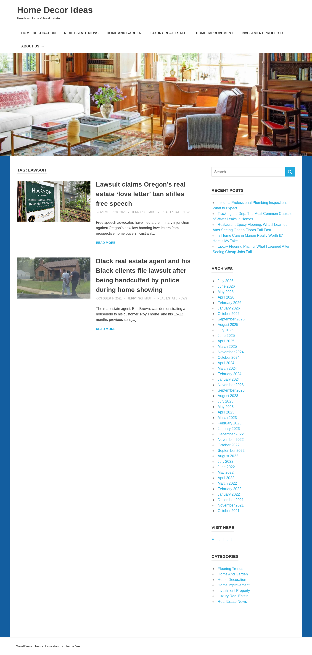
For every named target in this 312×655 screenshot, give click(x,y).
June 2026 (226, 286)
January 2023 (229, 429)
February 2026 (229, 303)
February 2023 (229, 423)
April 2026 (226, 297)
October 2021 (229, 511)
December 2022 (231, 434)
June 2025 (226, 336)
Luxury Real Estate (169, 33)
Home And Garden (124, 33)
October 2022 (229, 445)
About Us (30, 46)
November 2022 (231, 440)
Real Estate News (81, 33)
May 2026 (226, 292)
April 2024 (226, 363)
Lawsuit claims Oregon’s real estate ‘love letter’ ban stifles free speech (140, 194)
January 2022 (229, 494)
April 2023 (226, 412)
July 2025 (225, 330)
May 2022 (226, 472)
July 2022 (225, 461)
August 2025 (228, 325)
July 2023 (225, 401)
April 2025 (226, 341)
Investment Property (262, 33)
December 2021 (231, 500)
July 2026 (225, 281)
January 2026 (229, 308)
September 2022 (231, 450)
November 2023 (231, 385)
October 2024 (229, 357)
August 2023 (228, 396)
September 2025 (231, 319)
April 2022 (226, 478)
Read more (105, 242)
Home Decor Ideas (55, 10)
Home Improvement (214, 33)
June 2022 (226, 467)
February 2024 (229, 374)
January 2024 (229, 379)
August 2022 (228, 456)
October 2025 (229, 314)
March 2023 (227, 418)
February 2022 (229, 489)
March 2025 (227, 346)
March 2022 (227, 483)
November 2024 (231, 352)
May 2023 (226, 407)
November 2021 (231, 505)
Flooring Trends (230, 569)
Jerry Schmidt (144, 212)
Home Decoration (38, 33)
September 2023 (231, 390)
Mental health (222, 540)
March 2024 (227, 368)
